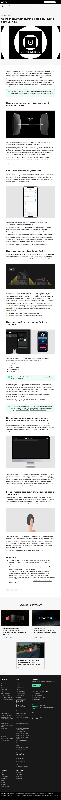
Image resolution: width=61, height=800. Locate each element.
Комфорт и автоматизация (6, 687)
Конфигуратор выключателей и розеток (22, 744)
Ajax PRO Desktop (20, 687)
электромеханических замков (32, 305)
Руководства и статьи (21, 713)
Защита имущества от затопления (6, 736)
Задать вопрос (37, 699)
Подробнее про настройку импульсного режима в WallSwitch (25, 315)
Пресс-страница (4, 776)
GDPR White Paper (40, 793)
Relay (7, 256)
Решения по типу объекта (6, 715)
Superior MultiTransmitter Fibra (38, 410)
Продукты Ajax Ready (5, 695)
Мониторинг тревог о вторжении (20, 759)
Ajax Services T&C (30, 795)
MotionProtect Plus (22, 577)
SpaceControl (27, 497)
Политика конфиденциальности (17, 793)
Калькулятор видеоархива (22, 733)
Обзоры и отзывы (5, 786)
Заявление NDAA (49, 793)
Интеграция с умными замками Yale (6, 732)
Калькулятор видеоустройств (22, 735)
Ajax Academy (19, 774)
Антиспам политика (21, 795)
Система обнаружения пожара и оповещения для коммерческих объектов (7, 718)
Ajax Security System (20, 681)
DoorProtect (45, 575)
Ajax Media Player (20, 695)
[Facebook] (7, 590)
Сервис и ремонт (20, 715)
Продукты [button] (37, 2)
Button (35, 358)
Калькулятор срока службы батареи (22, 738)
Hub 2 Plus (36, 581)
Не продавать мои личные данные (8, 795)
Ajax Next (3, 782)
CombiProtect (31, 577)
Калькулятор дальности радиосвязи (21, 741)
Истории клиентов (5, 713)
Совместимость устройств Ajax (22, 724)
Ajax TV (18, 689)
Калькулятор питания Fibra (22, 747)
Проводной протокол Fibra (6, 697)
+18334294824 (36, 693)
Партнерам (18, 772)
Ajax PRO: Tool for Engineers (22, 683)
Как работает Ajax (5, 740)
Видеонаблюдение (5, 683)
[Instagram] (41, 718)
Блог (2, 772)
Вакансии (3, 780)
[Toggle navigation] (59, 2)
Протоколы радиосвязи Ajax (7, 699)
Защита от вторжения (5, 681)
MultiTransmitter (13, 583)
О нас (2, 774)
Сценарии (18, 697)
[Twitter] (16, 590)
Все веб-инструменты (21, 749)
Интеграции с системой (6, 693)
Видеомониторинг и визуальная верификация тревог (21, 763)
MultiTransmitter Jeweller (34, 408)
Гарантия (56, 795)
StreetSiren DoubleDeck (45, 581)
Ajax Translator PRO (20, 691)
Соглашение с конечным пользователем (44, 795)
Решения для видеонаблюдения (5, 729)
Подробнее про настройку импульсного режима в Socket (24, 313)
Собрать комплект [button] (49, 2)
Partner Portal (19, 776)
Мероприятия (4, 778)
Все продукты (4, 689)
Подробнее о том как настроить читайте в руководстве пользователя (27, 244)
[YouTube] (37, 718)
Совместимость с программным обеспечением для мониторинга (22, 728)
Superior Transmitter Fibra (22, 410)
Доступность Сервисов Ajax (22, 731)
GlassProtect (39, 577)
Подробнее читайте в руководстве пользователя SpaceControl (25, 550)
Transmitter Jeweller (21, 408)
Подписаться (36, 685)
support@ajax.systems (38, 695)
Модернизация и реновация (7, 738)
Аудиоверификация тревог (22, 766)
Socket (23, 254)
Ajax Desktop (19, 685)
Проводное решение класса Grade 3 (7, 726)
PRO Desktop (30, 478)
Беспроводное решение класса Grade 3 (6, 722)
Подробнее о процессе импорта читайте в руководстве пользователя (27, 164)
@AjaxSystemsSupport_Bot (39, 697)
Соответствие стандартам (22, 717)
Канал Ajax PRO (4, 784)
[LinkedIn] (11, 590)
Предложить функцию (38, 712)
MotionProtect (12, 577)
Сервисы (3, 691)
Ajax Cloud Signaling (20, 693)
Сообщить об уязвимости (30, 793)
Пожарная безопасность (6, 685)
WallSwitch (29, 254)
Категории (5, 6)
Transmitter (21, 360)
